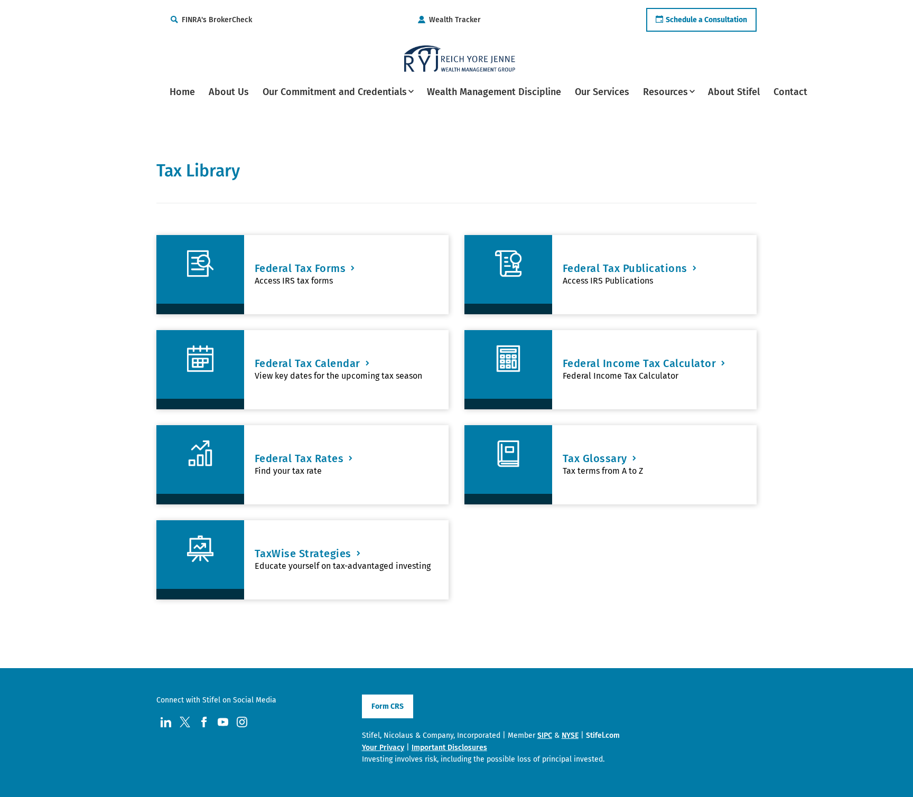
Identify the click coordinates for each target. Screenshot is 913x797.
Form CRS (387, 706)
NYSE (570, 735)
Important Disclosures (449, 747)
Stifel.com (603, 735)
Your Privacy (383, 747)
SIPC (544, 735)
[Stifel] (459, 58)
